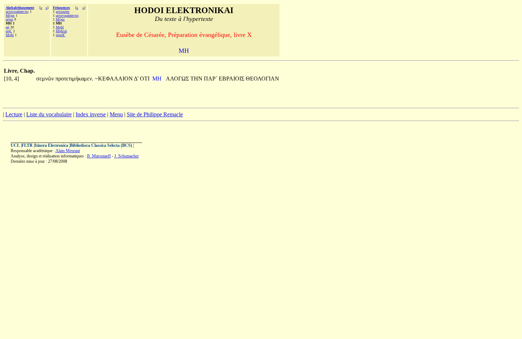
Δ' (136, 79)
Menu (116, 114)
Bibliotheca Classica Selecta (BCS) (101, 145)
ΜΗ (157, 79)
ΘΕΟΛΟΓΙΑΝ (262, 79)
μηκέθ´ (60, 35)
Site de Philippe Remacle (155, 114)
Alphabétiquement (20, 8)
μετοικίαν (63, 11)
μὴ (7, 27)
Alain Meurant (67, 150)
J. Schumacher (126, 156)
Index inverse (91, 114)
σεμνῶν (45, 79)
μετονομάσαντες (17, 11)
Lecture (13, 114)
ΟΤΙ (144, 79)
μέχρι (9, 19)
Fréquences (61, 8)
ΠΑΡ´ (211, 79)
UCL (15, 145)
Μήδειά (61, 31)
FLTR (27, 145)
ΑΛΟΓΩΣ (178, 79)
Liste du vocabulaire (49, 114)
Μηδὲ (10, 35)
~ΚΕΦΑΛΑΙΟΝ (114, 79)
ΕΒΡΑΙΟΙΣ (232, 79)
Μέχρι (10, 15)
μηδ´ (9, 31)
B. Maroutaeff (99, 156)
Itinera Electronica (51, 145)
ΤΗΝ (197, 79)
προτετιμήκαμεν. (74, 79)
